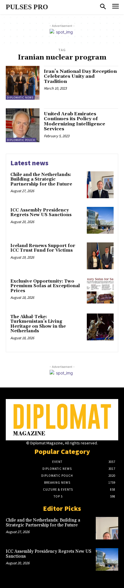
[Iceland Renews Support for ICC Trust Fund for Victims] (100, 255)
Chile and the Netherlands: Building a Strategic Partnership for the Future (41, 179)
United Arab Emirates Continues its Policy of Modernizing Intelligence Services (74, 121)
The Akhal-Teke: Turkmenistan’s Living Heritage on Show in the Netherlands (38, 324)
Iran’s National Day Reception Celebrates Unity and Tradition (80, 76)
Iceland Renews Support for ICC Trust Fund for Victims (42, 248)
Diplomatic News (20, 97)
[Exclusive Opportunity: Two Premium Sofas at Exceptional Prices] (100, 291)
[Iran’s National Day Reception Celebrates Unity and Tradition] (23, 83)
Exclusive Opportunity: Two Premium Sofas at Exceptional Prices (45, 286)
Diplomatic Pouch (21, 140)
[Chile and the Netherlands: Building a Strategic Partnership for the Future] (100, 184)
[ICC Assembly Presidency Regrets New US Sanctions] (100, 220)
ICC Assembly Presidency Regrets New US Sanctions (41, 212)
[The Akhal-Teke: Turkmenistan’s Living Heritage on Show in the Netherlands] (100, 327)
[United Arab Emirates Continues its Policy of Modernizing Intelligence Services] (23, 125)
